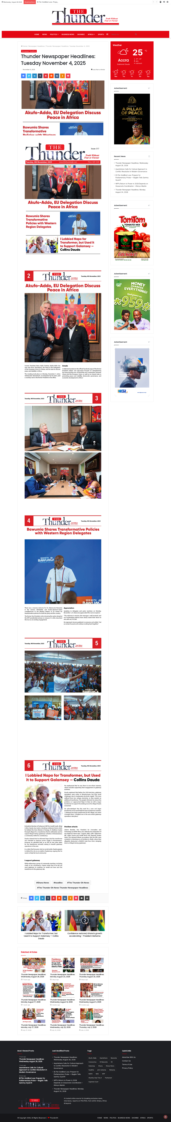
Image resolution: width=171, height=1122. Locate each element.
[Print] (87, 898)
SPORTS (101, 34)
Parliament (108, 1078)
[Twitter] (29, 76)
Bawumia (114, 1058)
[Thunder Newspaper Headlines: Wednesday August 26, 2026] (34, 965)
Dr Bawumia (104, 1062)
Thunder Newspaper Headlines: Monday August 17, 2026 (33, 1001)
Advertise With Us (129, 1057)
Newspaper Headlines (36, 46)
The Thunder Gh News (78, 882)
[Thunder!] (85, 16)
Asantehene (103, 1058)
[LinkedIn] (34, 76)
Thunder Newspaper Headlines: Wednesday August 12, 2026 (62, 1001)
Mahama (112, 1070)
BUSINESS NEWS (68, 34)
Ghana (100, 1066)
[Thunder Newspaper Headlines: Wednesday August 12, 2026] (63, 990)
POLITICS (53, 34)
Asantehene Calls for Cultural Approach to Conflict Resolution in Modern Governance (68, 1065)
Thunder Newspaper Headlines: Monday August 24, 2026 (62, 975)
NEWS (44, 34)
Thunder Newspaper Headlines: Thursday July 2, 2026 (91, 1026)
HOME (36, 34)
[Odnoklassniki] (62, 76)
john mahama (101, 1070)
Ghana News (43, 882)
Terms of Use (127, 1064)
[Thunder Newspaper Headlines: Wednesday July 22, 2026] (63, 1015)
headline (59, 882)
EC (112, 1062)
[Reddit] (51, 76)
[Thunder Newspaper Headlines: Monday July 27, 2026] (34, 1015)
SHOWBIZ (81, 34)
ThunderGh (54, 1118)
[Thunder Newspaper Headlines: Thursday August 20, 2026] (92, 965)
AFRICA (90, 34)
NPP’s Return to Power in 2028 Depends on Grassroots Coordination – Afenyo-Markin (68, 2)
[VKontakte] (57, 76)
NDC (97, 1074)
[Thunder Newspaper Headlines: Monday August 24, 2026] (63, 965)
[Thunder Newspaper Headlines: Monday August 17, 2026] (34, 990)
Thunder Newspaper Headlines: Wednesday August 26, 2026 (33, 975)
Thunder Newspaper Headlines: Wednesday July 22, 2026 (62, 1026)
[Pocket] (68, 76)
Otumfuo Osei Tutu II (95, 1078)
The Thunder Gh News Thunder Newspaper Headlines (63, 888)
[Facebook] (23, 76)
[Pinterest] (45, 76)
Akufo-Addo (92, 1058)
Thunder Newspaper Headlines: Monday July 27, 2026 (33, 1026)
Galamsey (92, 1066)
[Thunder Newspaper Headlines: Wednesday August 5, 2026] (92, 990)
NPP (103, 1074)
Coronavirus (92, 1062)
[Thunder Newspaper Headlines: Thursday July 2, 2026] (92, 1015)
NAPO (90, 1074)
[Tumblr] (40, 76)
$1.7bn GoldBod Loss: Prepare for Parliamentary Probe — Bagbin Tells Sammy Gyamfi (132, 177)
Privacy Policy (127, 1068)
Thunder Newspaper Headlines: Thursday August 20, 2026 (91, 975)
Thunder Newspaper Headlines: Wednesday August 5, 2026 (91, 1001)
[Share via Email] (81, 898)
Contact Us (126, 1061)
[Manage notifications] (165, 1117)
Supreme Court (93, 1082)
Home (24, 46)
